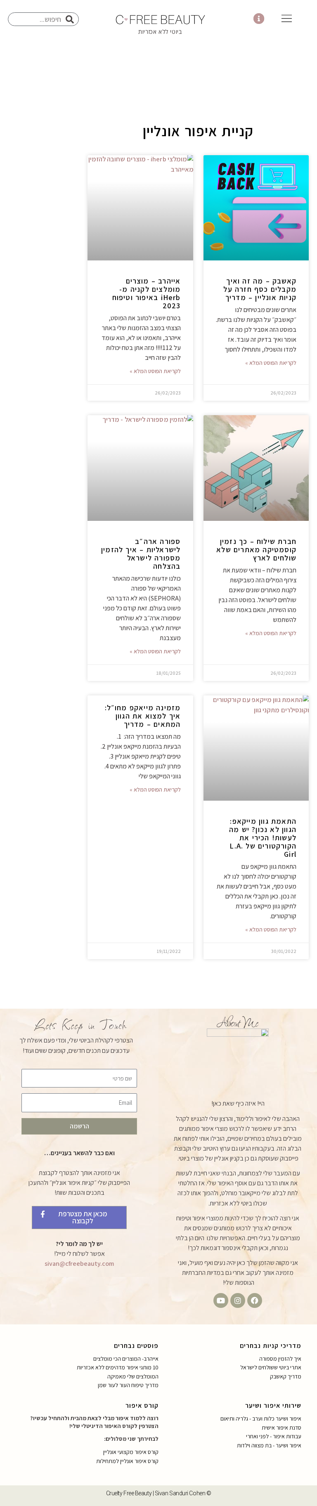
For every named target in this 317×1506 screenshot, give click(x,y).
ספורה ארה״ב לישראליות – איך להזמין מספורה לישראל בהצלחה (140, 554)
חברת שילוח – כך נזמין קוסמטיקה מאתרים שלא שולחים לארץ (256, 550)
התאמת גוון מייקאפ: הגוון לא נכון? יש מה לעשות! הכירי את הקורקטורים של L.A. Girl (262, 837)
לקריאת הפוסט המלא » (270, 362)
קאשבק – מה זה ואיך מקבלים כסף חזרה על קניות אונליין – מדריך (259, 289)
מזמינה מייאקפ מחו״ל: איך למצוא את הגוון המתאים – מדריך (143, 716)
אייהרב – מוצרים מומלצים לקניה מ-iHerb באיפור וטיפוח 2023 (146, 293)
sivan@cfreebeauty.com (79, 1263)
